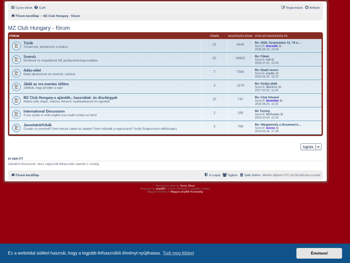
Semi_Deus (187, 185)
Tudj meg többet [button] (178, 253)
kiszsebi (272, 46)
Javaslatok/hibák (38, 125)
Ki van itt (15, 158)
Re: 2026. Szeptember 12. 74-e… (278, 42)
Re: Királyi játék (266, 83)
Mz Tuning (262, 111)
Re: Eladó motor (266, 70)
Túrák (28, 43)
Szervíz (30, 57)
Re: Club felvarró (267, 97)
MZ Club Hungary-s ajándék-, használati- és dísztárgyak (70, 98)
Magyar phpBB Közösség (187, 191)
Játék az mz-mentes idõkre (46, 84)
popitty (270, 73)
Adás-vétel (32, 70)
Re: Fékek (262, 56)
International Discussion (44, 111)
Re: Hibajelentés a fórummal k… (278, 124)
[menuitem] (40, 7)
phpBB (160, 188)
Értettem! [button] (319, 253)
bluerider (272, 100)
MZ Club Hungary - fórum (39, 28)
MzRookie (272, 114)
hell (268, 59)
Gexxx (270, 127)
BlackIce (272, 86)
